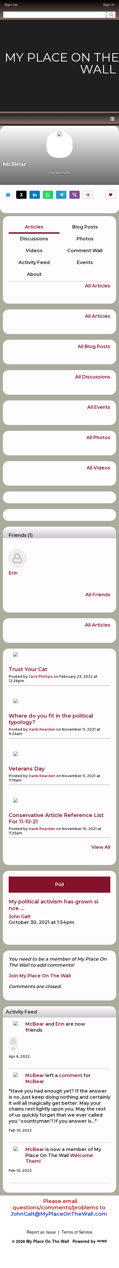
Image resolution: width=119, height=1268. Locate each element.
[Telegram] (61, 195)
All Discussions (92, 377)
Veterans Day (26, 769)
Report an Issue (41, 1232)
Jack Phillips (41, 676)
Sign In (109, 4)
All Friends (97, 595)
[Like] (110, 195)
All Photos (98, 437)
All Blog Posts (94, 346)
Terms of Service (77, 1232)
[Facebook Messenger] (8, 195)
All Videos (98, 468)
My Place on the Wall (62, 63)
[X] (21, 195)
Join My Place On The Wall (40, 976)
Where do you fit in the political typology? (51, 719)
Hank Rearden (42, 729)
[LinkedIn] (34, 195)
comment (70, 1075)
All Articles (97, 286)
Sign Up (11, 4)
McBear (34, 1024)
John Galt (20, 916)
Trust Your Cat (28, 669)
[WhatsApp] (48, 195)
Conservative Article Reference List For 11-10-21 (56, 818)
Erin (13, 573)
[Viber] (74, 195)
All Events (98, 407)
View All (100, 847)
